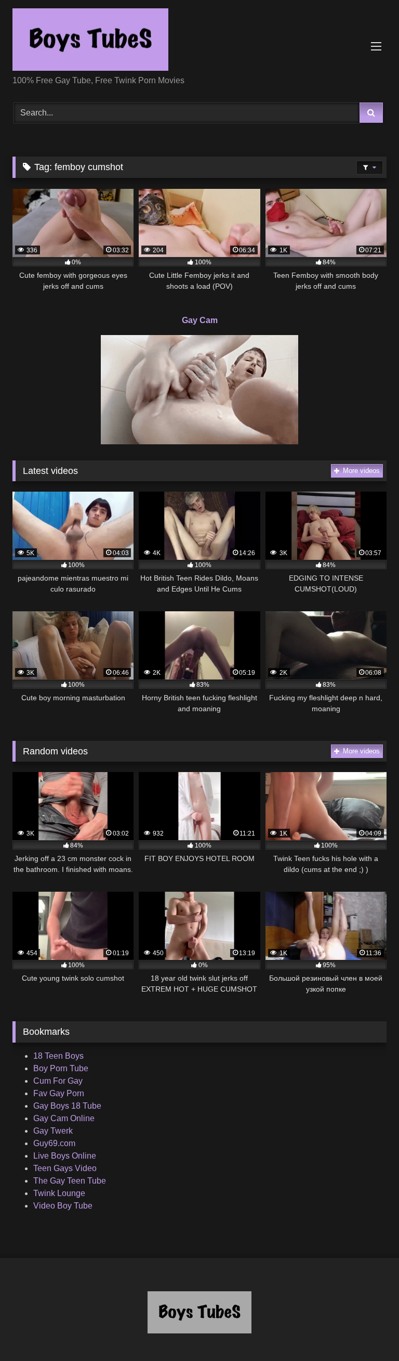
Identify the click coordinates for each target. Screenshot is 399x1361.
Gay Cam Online (64, 1118)
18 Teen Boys (58, 1055)
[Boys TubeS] (199, 41)
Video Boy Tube (62, 1205)
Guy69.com (54, 1143)
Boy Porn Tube (60, 1068)
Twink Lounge (59, 1193)
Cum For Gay (58, 1080)
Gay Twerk (53, 1130)
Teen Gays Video (65, 1168)
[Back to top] (366, 1330)
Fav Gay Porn (58, 1093)
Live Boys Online (64, 1155)
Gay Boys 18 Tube (67, 1105)
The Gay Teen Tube (69, 1180)
